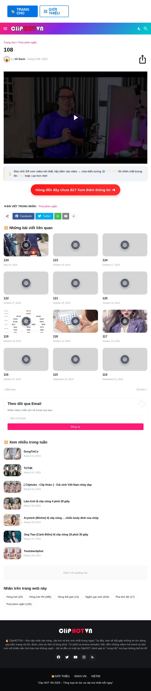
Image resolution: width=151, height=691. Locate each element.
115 (55, 374)
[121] (75, 283)
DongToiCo (31, 451)
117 (105, 336)
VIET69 (95, 676)
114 (105, 374)
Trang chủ (9, 42)
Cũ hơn (140, 389)
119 (6, 336)
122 (6, 298)
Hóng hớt (14, 596)
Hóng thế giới (68, 596)
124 (6, 260)
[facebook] (58, 657)
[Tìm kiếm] (146, 28)
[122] (26, 283)
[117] (125, 321)
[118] (75, 321)
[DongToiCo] (12, 454)
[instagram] (84, 657)
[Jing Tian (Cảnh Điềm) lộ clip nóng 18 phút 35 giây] (12, 537)
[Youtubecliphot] (12, 553)
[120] (125, 283)
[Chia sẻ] (144, 59)
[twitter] (67, 657)
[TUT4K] (12, 470)
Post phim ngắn (27, 42)
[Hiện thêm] (73, 216)
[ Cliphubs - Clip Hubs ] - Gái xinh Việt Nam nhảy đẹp (58, 484)
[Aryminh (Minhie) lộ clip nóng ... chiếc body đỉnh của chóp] (12, 520)
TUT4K (28, 468)
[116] (26, 359)
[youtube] (75, 657)
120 (105, 298)
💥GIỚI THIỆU (60, 676)
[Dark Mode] (139, 28)
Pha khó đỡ (125, 596)
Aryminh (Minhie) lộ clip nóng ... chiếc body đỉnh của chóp (61, 517)
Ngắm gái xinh (97, 596)
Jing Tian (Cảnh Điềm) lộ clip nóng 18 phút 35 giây (56, 534)
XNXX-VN (80, 676)
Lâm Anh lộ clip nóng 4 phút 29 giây (47, 501)
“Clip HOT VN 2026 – (50, 682)
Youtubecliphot (33, 551)
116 (6, 374)
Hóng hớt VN (40, 596)
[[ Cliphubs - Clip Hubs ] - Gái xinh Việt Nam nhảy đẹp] (12, 487)
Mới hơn (11, 389)
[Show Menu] (5, 28)
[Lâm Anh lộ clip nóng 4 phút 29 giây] (12, 503)
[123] (75, 244)
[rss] (92, 657)
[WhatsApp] (57, 216)
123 (55, 260)
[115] (75, 359)
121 (55, 298)
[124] (26, 244)
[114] (125, 359)
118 (55, 336)
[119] (26, 321)
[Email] (65, 216)
